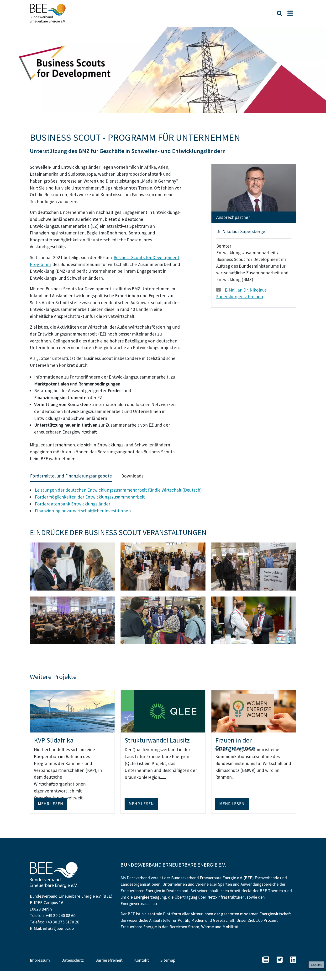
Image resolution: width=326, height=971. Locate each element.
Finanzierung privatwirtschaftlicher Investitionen (83, 511)
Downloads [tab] (132, 476)
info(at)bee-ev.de (58, 928)
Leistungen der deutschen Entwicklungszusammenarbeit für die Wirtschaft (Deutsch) (118, 490)
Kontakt (141, 960)
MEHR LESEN (50, 803)
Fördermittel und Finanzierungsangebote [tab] (71, 476)
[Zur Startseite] (48, 13)
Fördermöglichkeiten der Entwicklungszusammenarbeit (90, 497)
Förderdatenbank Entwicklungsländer (72, 504)
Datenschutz (72, 960)
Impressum (40, 960)
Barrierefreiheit (109, 960)
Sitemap (167, 960)
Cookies (316, 965)
